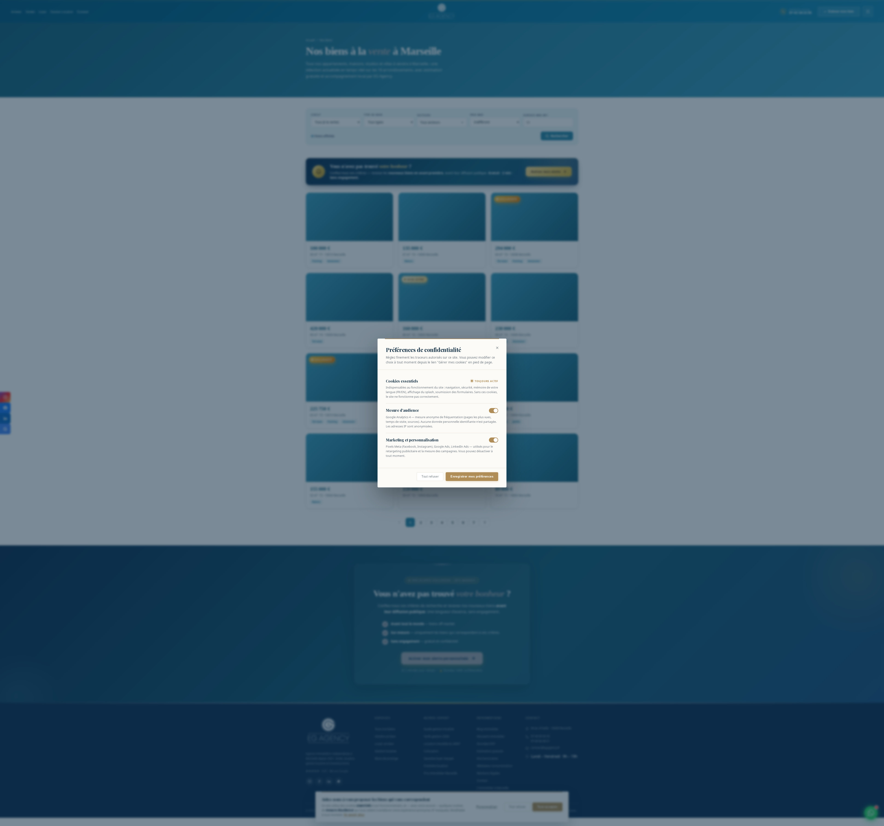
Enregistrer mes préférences (472, 476)
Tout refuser (430, 476)
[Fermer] (497, 347)
